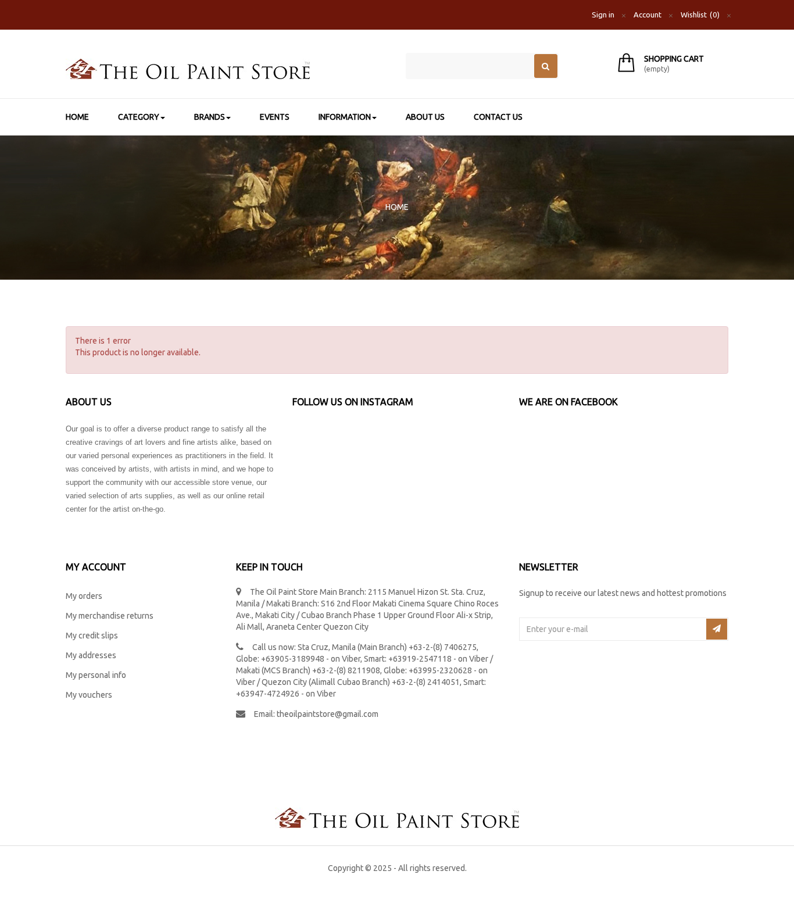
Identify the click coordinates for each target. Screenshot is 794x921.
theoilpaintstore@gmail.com (327, 714)
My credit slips (92, 635)
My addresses (91, 655)
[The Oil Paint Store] (227, 69)
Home (397, 207)
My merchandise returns (109, 615)
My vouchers (89, 694)
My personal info (96, 675)
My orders (84, 596)
